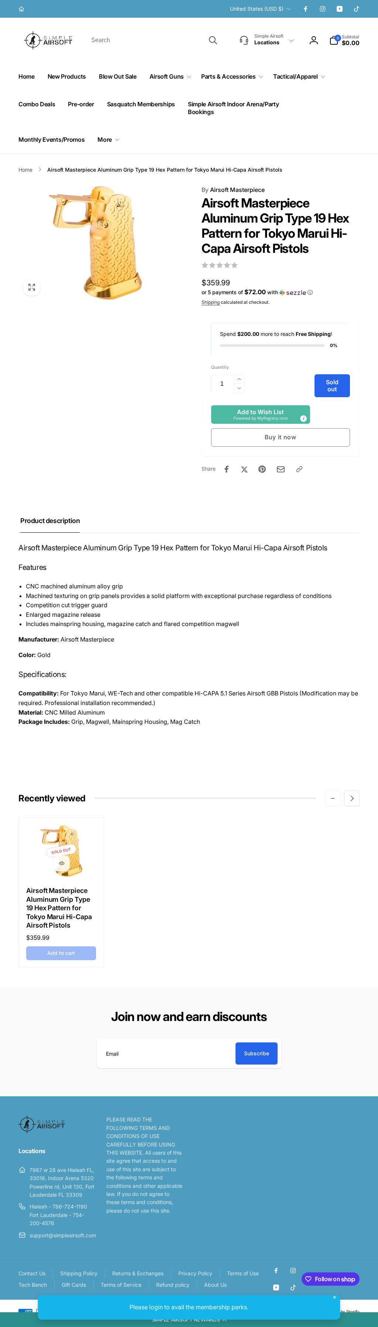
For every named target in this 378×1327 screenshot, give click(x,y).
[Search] (213, 40)
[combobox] (153, 40)
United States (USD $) (257, 9)
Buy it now (280, 437)
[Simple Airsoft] (41, 1131)
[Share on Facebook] (226, 469)
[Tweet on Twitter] (244, 469)
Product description (50, 521)
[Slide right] (352, 798)
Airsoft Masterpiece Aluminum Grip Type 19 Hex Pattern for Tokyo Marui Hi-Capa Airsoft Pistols (59, 908)
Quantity (220, 367)
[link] (22, 9)
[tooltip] (303, 418)
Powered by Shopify (342, 1311)
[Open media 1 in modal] (95, 242)
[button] (189, 1319)
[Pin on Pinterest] (262, 469)
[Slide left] (332, 798)
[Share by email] (280, 469)
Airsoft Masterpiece (233, 189)
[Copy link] (299, 469)
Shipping (211, 302)
